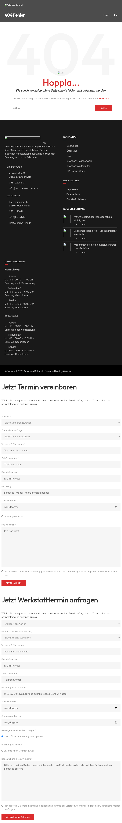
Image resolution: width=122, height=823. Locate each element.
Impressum (73, 189)
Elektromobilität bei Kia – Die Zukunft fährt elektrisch (95, 232)
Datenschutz (73, 194)
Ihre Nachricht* (8, 524)
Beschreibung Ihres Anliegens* (16, 758)
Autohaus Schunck (34, 371)
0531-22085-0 (17, 182)
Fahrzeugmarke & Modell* (14, 687)
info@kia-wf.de (17, 217)
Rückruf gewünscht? (11, 744)
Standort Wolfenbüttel (78, 165)
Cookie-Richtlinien (76, 199)
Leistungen (73, 145)
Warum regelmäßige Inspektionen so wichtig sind (93, 218)
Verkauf (12, 276)
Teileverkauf (14, 288)
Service (12, 300)
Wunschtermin (8, 500)
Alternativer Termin (11, 716)
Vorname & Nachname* (13, 444)
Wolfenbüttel (13, 195)
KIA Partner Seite (76, 171)
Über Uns (72, 150)
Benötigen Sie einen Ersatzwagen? (18, 730)
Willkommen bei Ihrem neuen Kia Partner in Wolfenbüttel (95, 246)
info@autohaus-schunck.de (23, 188)
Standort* (6, 416)
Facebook (33, 124)
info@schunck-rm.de (20, 222)
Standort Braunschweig (79, 160)
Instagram (89, 124)
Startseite (104, 98)
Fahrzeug (6, 486)
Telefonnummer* (10, 458)
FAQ (69, 155)
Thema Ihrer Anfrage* (12, 430)
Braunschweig (14, 166)
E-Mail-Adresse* (9, 472)
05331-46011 (16, 211)
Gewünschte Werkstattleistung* (17, 631)
